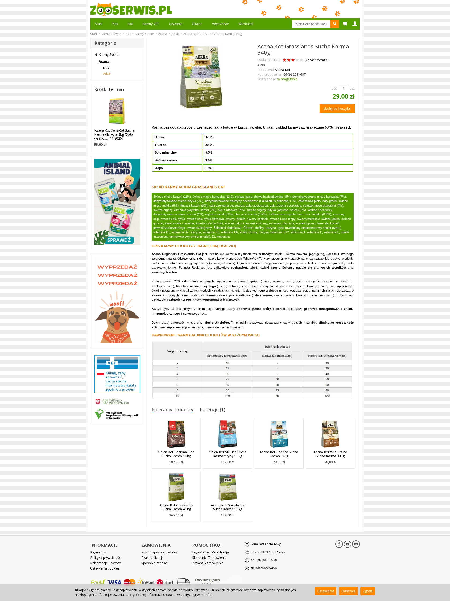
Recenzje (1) (212, 409)
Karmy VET (151, 24)
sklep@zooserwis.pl (264, 568)
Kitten (107, 68)
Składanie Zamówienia (209, 557)
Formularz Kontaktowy (266, 544)
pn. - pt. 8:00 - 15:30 (264, 560)
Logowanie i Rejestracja (210, 552)
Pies (115, 24)
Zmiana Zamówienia (207, 563)
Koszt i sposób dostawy (159, 552)
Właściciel (245, 24)
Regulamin (98, 552)
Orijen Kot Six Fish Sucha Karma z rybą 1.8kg (228, 454)
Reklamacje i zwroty (105, 563)
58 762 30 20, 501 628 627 (268, 552)
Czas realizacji (152, 557)
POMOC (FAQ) (206, 545)
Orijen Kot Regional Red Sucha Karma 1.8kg (176, 454)
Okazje (197, 24)
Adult (106, 74)
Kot (130, 24)
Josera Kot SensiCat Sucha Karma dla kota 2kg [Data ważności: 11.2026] (114, 134)
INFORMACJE (104, 545)
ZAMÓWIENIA (156, 545)
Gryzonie (175, 24)
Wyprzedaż (220, 24)
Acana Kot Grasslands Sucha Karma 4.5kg (176, 507)
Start (98, 24)
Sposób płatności (154, 563)
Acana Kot (282, 69)
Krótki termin (109, 89)
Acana (104, 61)
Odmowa (348, 591)
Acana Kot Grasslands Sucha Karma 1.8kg (227, 507)
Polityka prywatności (105, 557)
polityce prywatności (196, 594)
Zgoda (368, 591)
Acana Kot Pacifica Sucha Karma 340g (279, 454)
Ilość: (334, 88)
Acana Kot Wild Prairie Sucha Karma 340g (330, 454)
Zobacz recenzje (317, 60)
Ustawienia (325, 591)
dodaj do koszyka (337, 108)
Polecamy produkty (172, 409)
